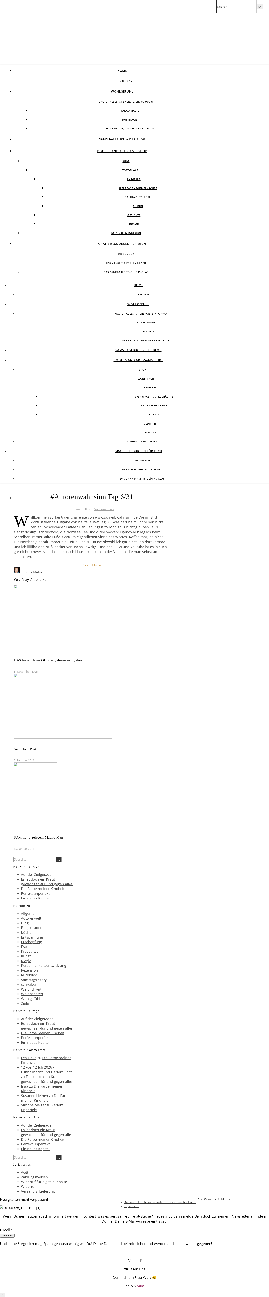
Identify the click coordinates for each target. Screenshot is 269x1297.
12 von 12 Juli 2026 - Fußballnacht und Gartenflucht (46, 1069)
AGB (24, 1172)
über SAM (126, 81)
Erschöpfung (31, 941)
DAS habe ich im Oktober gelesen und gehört (48, 660)
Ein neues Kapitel (35, 898)
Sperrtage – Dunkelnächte (138, 188)
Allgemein (29, 913)
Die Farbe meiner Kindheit (42, 888)
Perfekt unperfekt (35, 893)
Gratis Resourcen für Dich (122, 244)
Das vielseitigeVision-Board (126, 263)
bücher (27, 932)
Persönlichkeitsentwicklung (43, 965)
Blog (25, 923)
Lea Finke (28, 1057)
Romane (134, 224)
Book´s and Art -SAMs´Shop (122, 151)
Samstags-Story (34, 979)
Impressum (131, 1206)
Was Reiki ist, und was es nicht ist (130, 128)
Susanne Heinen (34, 1095)
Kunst (26, 956)
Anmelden (7, 1235)
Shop (125, 161)
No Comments (104, 509)
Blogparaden (31, 927)
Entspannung (32, 937)
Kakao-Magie (130, 110)
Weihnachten (32, 994)
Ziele (25, 1003)
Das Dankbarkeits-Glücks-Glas (126, 272)
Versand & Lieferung (38, 1191)
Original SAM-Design (126, 233)
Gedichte (133, 215)
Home (122, 71)
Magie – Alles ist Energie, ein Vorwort (126, 101)
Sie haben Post (25, 749)
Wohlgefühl (122, 91)
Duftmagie (129, 119)
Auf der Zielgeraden (37, 874)
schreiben (29, 984)
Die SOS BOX (126, 254)
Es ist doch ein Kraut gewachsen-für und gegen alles (47, 881)
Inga (24, 1086)
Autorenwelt (31, 918)
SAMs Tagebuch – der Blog (122, 139)
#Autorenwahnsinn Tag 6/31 (91, 497)
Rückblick (29, 975)
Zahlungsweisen (34, 1177)
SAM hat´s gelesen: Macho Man (38, 837)
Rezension (29, 970)
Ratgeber (133, 179)
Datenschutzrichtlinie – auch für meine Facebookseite (160, 1202)
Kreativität (29, 951)
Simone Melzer (32, 572)
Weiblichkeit (31, 989)
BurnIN (138, 206)
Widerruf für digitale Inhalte (44, 1181)
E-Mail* (6, 1229)
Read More (92, 565)
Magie (26, 960)
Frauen (26, 946)
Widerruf (28, 1186)
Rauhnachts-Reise (138, 197)
